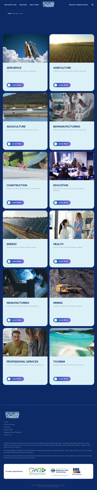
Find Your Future (10, 4)
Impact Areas (34, 4)
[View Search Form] (92, 4)
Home (9, 13)
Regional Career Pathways (78, 4)
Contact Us (7, 435)
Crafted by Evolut (53, 486)
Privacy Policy (42, 486)
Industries (23, 4)
